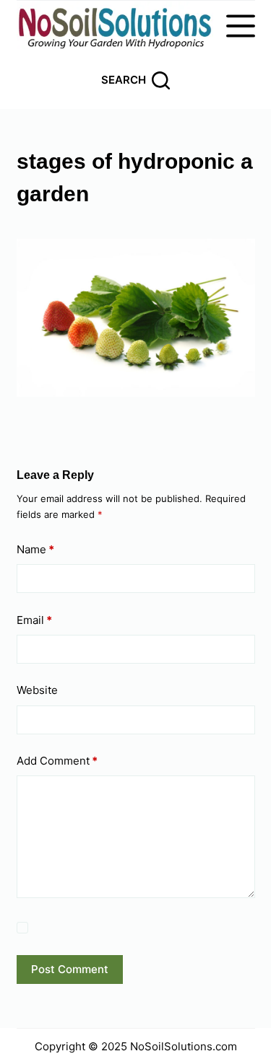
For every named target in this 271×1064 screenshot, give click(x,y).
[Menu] (240, 26)
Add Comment (57, 761)
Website (37, 690)
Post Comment (69, 969)
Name (35, 549)
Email (34, 620)
